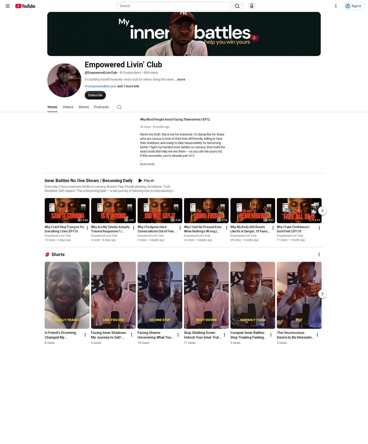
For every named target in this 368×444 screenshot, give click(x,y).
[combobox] (175, 6)
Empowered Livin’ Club (58, 235)
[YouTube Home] (25, 6)
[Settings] (335, 6)
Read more (147, 164)
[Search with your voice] (251, 6)
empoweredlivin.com (102, 86)
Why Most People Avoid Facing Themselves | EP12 (175, 119)
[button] (147, 164)
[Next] (322, 210)
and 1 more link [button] (128, 86)
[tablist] (184, 107)
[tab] (52, 107)
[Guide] (7, 6)
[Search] (237, 6)
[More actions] (87, 228)
